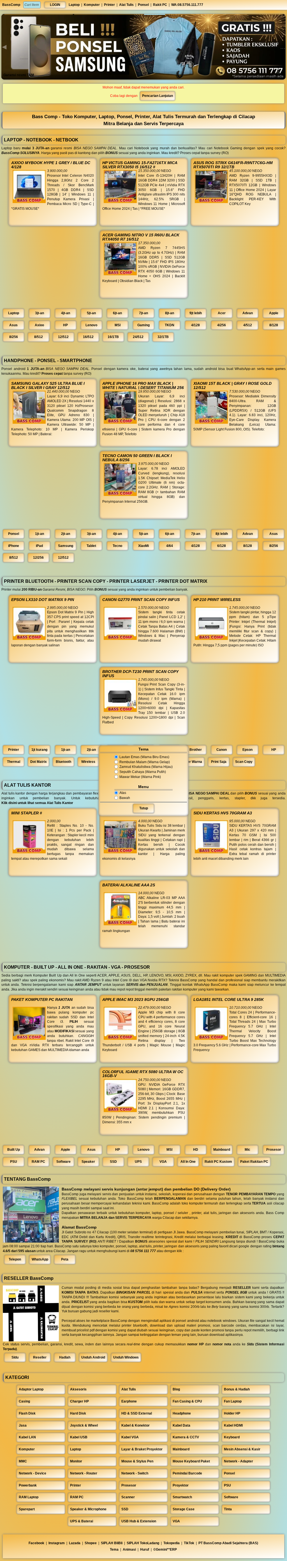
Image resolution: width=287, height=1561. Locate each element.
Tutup (143, 808)
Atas (122, 793)
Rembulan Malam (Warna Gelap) (144, 762)
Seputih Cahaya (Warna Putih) (142, 772)
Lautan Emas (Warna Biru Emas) (144, 757)
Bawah (124, 798)
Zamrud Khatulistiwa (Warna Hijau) (146, 767)
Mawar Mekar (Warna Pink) (140, 777)
